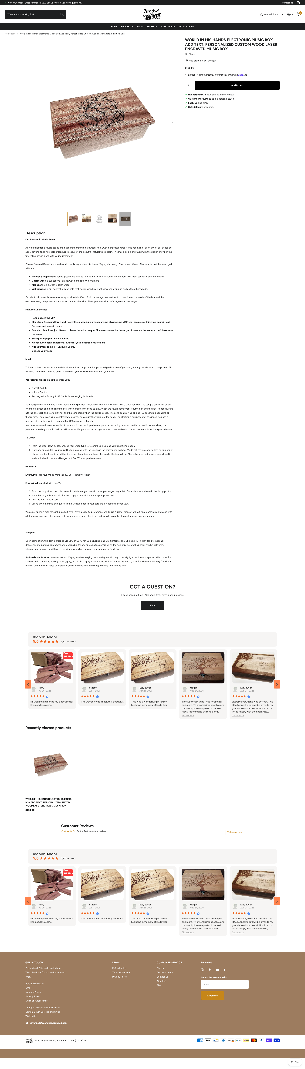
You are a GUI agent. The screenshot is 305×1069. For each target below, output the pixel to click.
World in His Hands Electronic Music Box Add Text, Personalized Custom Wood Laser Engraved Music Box (48, 802)
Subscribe (212, 995)
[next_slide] (277, 684)
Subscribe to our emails (214, 977)
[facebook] (224, 970)
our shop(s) (210, 60)
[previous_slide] (28, 684)
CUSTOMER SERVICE (169, 962)
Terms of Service (121, 972)
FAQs (140, 26)
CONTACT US (168, 26)
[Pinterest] (210, 969)
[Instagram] (202, 969)
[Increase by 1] (192, 82)
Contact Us (162, 976)
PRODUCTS (127, 26)
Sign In (160, 968)
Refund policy (119, 968)
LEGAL (116, 962)
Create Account (165, 972)
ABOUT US (152, 26)
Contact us (287, 2)
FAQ (159, 985)
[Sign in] (290, 14)
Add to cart (237, 85)
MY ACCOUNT (186, 26)
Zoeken (62, 14)
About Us (161, 981)
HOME (114, 26)
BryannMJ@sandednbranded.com (48, 1023)
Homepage (10, 33)
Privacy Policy (119, 976)
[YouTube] (217, 970)
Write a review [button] (234, 832)
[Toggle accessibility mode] (298, 3)
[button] (172, 122)
